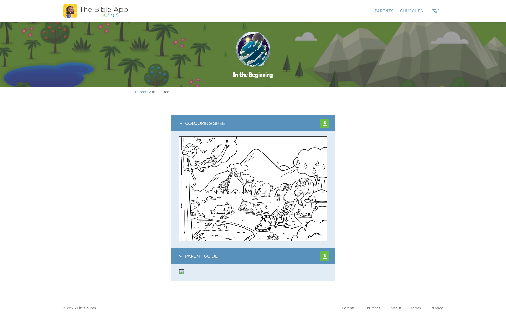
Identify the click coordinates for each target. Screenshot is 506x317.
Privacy (437, 308)
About (395, 308)
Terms (416, 308)
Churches (411, 10)
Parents (384, 10)
